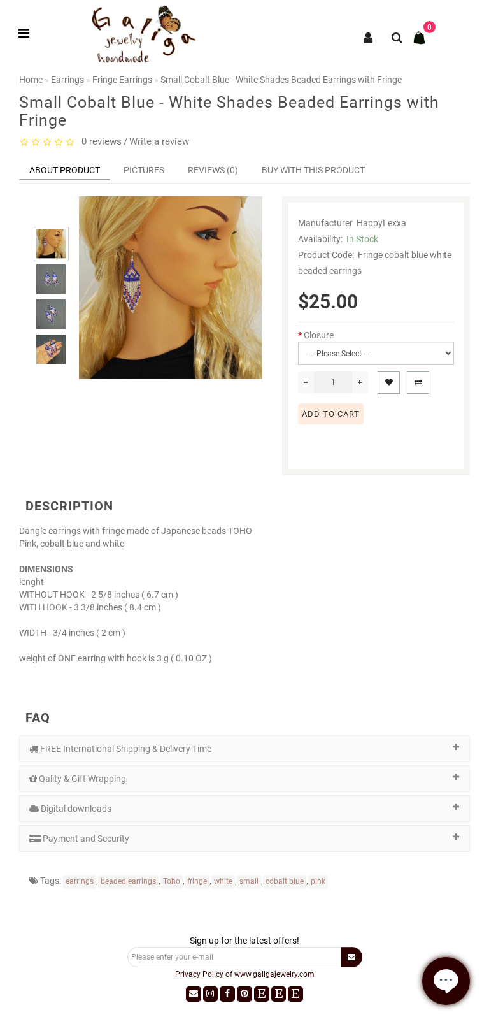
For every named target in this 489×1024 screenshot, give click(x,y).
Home (31, 80)
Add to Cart (331, 414)
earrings (80, 881)
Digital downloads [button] (75, 809)
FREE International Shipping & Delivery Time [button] (124, 749)
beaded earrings (128, 881)
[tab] (244, 748)
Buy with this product (313, 170)
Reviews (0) (213, 170)
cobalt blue (285, 881)
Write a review (159, 141)
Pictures (144, 170)
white (223, 881)
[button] (51, 216)
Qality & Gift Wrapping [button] (81, 779)
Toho (171, 881)
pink (318, 881)
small (249, 881)
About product (64, 170)
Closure (319, 335)
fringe (197, 881)
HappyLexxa (381, 223)
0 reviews (99, 141)
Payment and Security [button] (85, 838)
